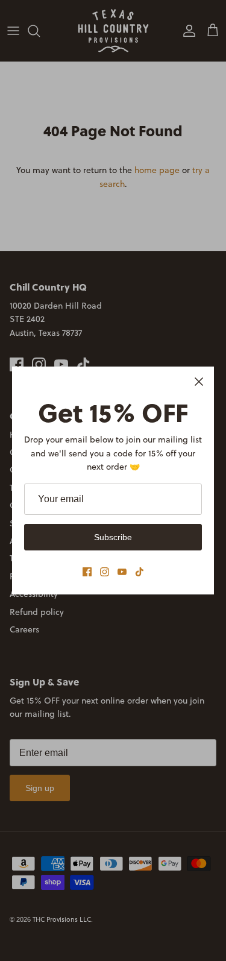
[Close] (199, 381)
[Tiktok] (139, 571)
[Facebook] (87, 571)
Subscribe (113, 537)
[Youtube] (122, 571)
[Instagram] (104, 571)
